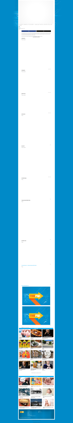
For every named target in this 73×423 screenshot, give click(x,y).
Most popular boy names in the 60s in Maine (47, 397)
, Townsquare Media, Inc (25, 417)
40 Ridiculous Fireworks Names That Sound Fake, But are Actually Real (23, 386)
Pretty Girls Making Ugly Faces (25, 285)
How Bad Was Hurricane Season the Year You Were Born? (24, 397)
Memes (27, 327)
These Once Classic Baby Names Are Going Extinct (48, 407)
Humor (24, 327)
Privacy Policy (28, 414)
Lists (25, 327)
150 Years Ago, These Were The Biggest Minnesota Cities (36, 397)
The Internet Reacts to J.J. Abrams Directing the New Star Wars (29, 265)
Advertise (28, 413)
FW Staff (20, 27)
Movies (28, 327)
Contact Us (28, 412)
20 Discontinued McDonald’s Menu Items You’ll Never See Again (24, 407)
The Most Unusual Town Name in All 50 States (35, 386)
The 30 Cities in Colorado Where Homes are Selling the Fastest (35, 407)
